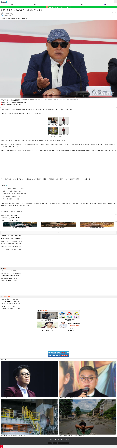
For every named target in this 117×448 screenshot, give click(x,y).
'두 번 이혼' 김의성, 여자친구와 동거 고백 (13, 199)
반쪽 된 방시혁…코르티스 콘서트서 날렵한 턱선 (14, 193)
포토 (82, 5)
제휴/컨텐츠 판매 (56, 439)
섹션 (58, 5)
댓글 (58, 232)
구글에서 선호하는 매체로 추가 (7, 15)
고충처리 (67, 439)
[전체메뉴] (115, 1)
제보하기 (55, 443)
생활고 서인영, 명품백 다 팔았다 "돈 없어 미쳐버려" (15, 191)
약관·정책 (62, 439)
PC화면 (50, 443)
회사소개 (50, 439)
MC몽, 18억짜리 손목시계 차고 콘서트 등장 (13, 196)
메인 (12, 5)
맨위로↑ (66, 443)
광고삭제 (1, 446)
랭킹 (35, 5)
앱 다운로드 (60, 443)
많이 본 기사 (4, 359)
